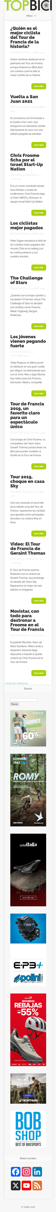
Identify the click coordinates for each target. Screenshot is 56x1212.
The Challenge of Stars (26, 280)
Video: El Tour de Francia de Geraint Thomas (27, 548)
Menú (29, 16)
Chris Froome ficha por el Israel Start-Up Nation (26, 162)
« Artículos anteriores (16, 683)
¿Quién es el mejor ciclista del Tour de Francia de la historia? (25, 37)
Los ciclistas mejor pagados (26, 225)
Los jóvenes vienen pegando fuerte (28, 341)
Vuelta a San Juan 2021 (24, 99)
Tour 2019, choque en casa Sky (27, 481)
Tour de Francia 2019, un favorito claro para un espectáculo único (27, 415)
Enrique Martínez (25, 175)
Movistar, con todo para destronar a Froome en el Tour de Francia (27, 620)
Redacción (21, 52)
